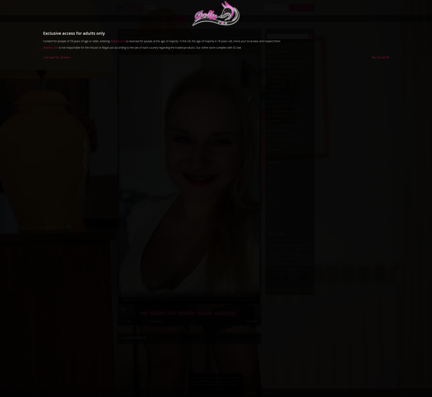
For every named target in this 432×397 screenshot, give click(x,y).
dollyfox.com (117, 41)
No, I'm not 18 (380, 57)
